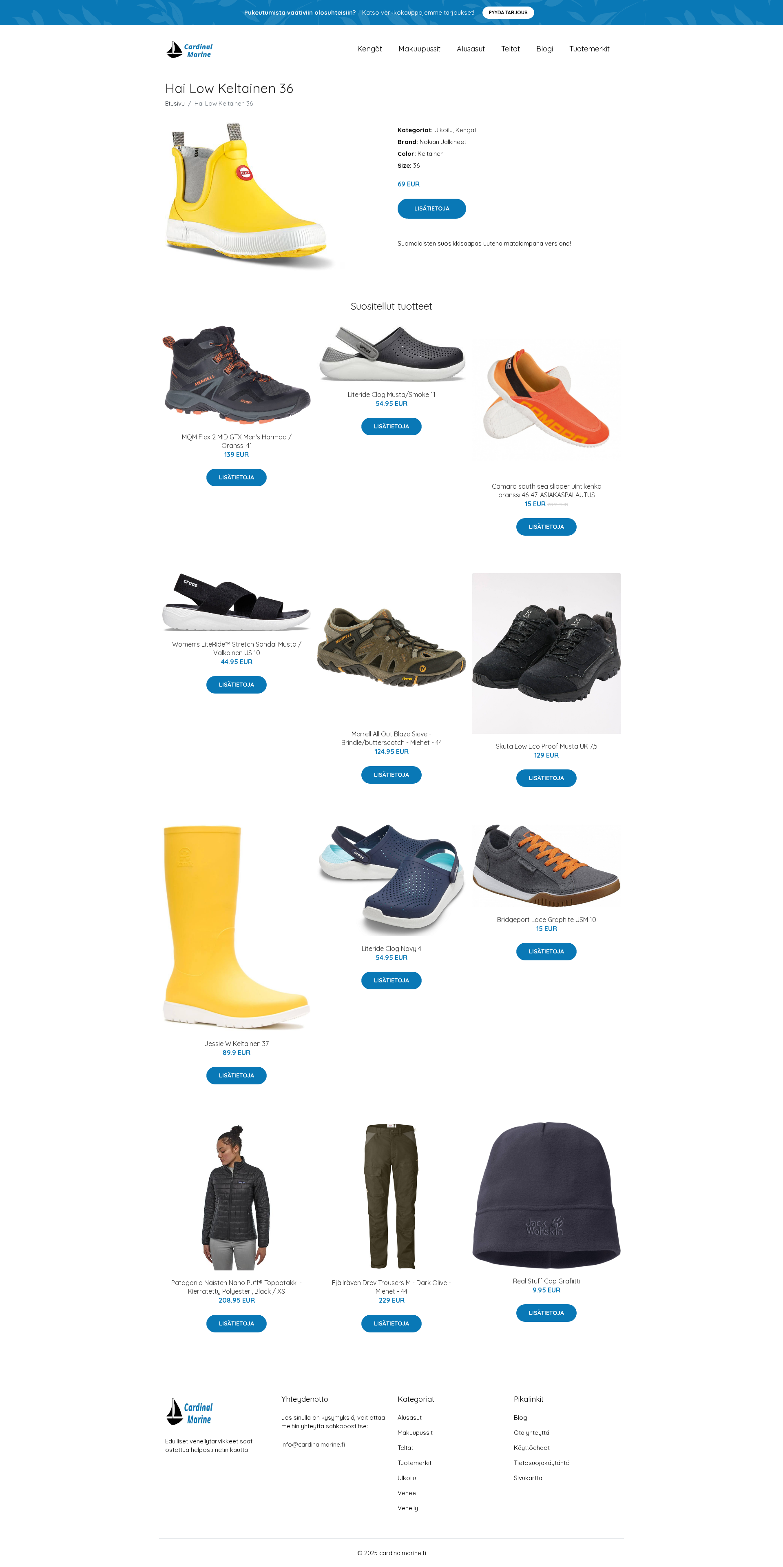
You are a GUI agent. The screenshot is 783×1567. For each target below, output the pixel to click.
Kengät (369, 48)
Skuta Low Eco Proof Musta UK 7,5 (546, 746)
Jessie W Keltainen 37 (236, 1043)
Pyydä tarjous (508, 12)
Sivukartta (528, 1478)
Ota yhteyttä (531, 1432)
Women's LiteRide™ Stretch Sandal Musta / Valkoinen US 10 (236, 648)
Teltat (510, 48)
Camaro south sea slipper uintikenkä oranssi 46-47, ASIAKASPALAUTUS (547, 490)
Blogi (544, 48)
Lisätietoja (431, 208)
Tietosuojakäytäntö (542, 1463)
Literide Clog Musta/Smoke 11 (392, 394)
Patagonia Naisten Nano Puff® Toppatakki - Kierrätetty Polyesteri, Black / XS (236, 1287)
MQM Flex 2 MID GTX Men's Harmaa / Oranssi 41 (237, 441)
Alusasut (471, 48)
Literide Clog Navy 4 (391, 948)
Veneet (408, 1493)
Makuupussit (419, 48)
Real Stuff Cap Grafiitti (546, 1281)
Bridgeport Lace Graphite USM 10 (546, 919)
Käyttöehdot (532, 1448)
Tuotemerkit (589, 48)
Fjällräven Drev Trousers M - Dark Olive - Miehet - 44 (391, 1287)
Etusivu (175, 103)
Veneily (408, 1508)
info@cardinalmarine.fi (313, 1444)
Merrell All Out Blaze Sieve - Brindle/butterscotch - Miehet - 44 (391, 738)
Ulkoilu (443, 130)
